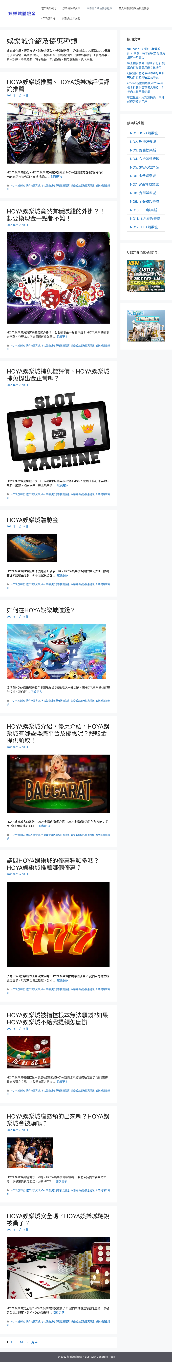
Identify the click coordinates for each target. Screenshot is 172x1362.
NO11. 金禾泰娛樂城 (145, 219)
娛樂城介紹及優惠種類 (99, 8)
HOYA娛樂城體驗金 (32, 519)
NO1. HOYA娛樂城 (144, 133)
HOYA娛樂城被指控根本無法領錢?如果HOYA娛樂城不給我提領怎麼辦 (57, 1019)
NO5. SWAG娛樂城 (144, 167)
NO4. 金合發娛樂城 (144, 159)
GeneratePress (106, 1356)
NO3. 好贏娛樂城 (143, 150)
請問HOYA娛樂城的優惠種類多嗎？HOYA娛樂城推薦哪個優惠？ (53, 864)
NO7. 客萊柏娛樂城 (144, 184)
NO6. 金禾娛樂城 (143, 176)
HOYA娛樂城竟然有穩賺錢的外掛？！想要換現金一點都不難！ (56, 215)
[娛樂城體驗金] (22, 13)
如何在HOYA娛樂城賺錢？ (41, 610)
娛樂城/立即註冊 (71, 18)
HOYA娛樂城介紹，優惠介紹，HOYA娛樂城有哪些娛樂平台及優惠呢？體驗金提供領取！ (58, 733)
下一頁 (32, 1342)
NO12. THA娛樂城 (144, 227)
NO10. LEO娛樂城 (143, 210)
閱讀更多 (56, 176)
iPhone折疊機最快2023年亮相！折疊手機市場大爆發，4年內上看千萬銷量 (145, 87)
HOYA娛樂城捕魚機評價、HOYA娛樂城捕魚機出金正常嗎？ (58, 375)
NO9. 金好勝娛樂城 (144, 202)
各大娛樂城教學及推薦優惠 (134, 8)
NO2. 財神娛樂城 (143, 142)
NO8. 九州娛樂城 (143, 193)
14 (21, 1342)
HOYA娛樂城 (48, 18)
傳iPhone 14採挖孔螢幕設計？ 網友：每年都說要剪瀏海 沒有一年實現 (146, 53)
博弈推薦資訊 (48, 8)
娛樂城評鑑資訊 (71, 8)
